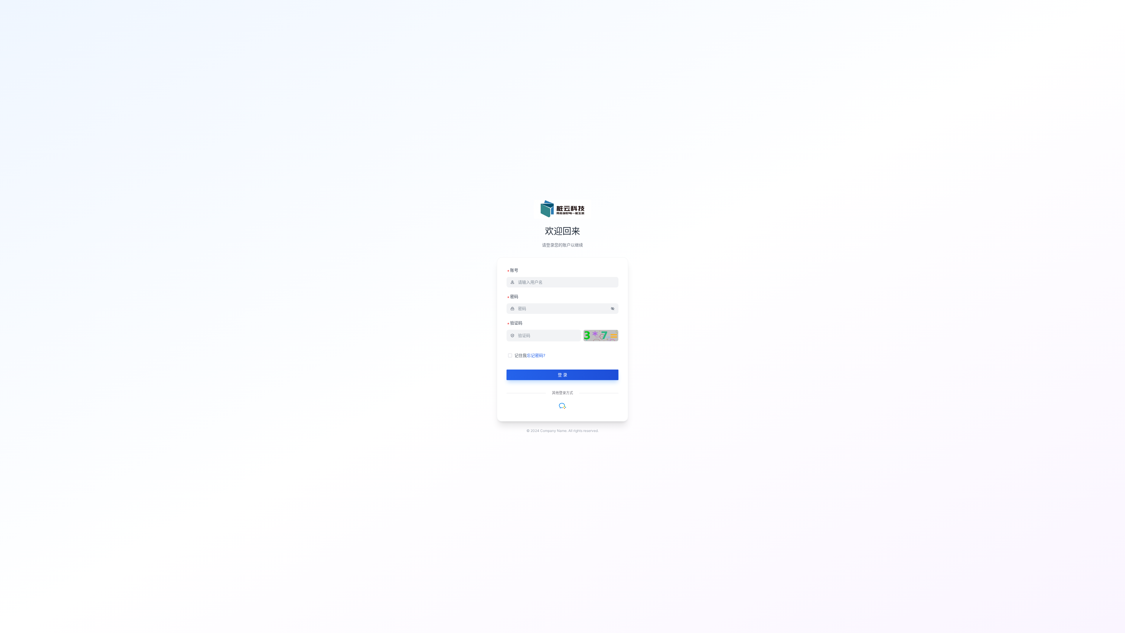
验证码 (516, 322)
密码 (514, 296)
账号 (514, 270)
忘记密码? (536, 355)
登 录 (562, 374)
